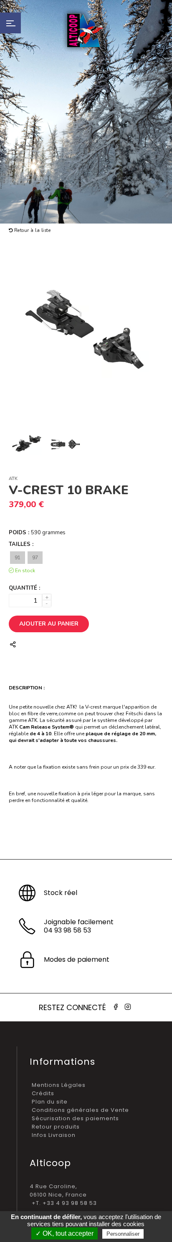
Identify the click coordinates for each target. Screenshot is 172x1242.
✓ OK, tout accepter (64, 1233)
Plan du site (50, 1102)
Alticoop (86, 30)
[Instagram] (127, 1007)
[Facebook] (115, 1007)
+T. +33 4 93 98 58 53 (64, 1203)
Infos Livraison (54, 1135)
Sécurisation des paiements (75, 1118)
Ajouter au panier (48, 624)
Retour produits (56, 1127)
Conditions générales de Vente (80, 1110)
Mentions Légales (59, 1085)
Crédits (43, 1093)
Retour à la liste (32, 230)
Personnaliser (122, 1234)
